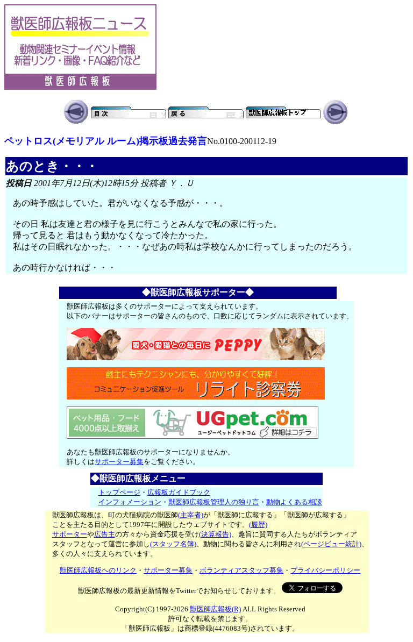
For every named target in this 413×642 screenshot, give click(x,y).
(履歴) (258, 524)
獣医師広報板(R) (215, 609)
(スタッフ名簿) (173, 544)
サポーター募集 (119, 462)
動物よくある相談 (294, 502)
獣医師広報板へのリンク (98, 570)
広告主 (104, 534)
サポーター (69, 534)
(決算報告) (215, 534)
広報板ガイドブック (178, 492)
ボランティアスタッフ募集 (241, 570)
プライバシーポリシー (325, 570)
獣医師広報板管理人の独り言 (213, 502)
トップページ (119, 492)
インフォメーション (129, 502)
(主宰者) (190, 515)
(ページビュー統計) (331, 544)
